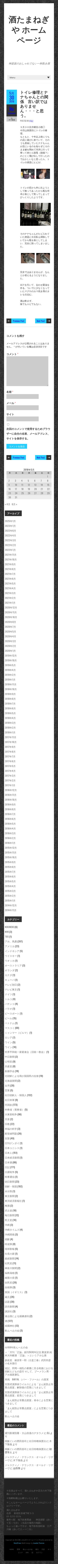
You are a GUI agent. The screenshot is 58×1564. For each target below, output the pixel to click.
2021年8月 (10, 569)
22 (48, 489)
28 (42, 493)
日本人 (8, 1152)
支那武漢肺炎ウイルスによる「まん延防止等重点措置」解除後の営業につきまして (29, 1385)
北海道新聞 (11, 1080)
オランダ (10, 970)
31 (16, 497)
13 (35, 484)
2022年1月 (10, 549)
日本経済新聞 (12, 1157)
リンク (20, 1553)
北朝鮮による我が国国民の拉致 (22, 1076)
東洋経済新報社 (13, 1200)
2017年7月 (10, 756)
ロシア (8, 1037)
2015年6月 (10, 876)
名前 (9, 392)
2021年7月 (10, 574)
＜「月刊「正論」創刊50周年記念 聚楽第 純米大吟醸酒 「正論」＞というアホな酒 (28, 1353)
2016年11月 (10, 794)
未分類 (8, 1191)
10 (16, 484)
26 (29, 493)
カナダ (8, 975)
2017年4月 (10, 770)
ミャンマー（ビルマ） (17, 1032)
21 (42, 489)
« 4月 (7, 504)
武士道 (8, 1210)
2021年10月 (11, 559)
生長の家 (10, 1253)
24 (16, 493)
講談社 (8, 1311)
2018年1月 (10, 732)
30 (9, 497)
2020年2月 (10, 646)
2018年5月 (10, 713)
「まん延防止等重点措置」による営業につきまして (29, 1409)
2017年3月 (10, 775)
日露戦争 (10, 1172)
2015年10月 (11, 857)
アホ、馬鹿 (11, 941)
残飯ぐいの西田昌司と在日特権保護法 (25, 1441)
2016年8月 (10, 809)
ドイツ (8, 994)
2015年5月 (10, 881)
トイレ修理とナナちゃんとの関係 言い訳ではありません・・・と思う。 (34, 103)
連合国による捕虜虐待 (17, 1316)
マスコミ (10, 1027)
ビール (8, 1018)
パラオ (8, 1008)
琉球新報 (10, 1248)
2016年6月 (10, 819)
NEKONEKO (9, 927)
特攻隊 (8, 1244)
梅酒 (7, 1205)
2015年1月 (10, 900)
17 (16, 489)
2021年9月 (10, 564)
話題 (7, 1301)
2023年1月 (10, 525)
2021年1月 (10, 602)
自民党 (8, 1282)
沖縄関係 (10, 1234)
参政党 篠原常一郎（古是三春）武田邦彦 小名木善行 (29, 1361)
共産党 (8, 1066)
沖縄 (7, 1224)
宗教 (7, 1124)
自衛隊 (8, 1287)
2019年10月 (11, 660)
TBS (7, 936)
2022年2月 (10, 545)
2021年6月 (10, 578)
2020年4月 (10, 636)
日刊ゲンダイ (12, 1143)
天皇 (7, 1119)
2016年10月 (11, 799)
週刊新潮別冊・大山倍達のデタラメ (24, 1433)
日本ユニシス (12, 1148)
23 (9, 493)
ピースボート (12, 1013)
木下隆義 (18, 1460)
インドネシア (12, 951)
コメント (12, 354)
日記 (31, 120)
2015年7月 (10, 871)
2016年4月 (10, 828)
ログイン (39, 1553)
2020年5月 (10, 631)
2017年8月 (10, 751)
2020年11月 (11, 612)
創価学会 (10, 1071)
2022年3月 (10, 540)
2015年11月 (10, 852)
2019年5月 (10, 665)
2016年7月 (10, 814)
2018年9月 (10, 694)
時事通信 (10, 1176)
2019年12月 (11, 655)
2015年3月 (10, 891)
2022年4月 (10, 535)
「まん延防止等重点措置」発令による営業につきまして (29, 1401)
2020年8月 (10, 622)
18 (22, 489)
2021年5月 (10, 583)
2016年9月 (10, 804)
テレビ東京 (11, 989)
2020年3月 (10, 641)
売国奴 (8, 1104)
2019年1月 (10, 679)
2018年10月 (11, 689)
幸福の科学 (11, 1128)
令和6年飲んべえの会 (16, 1347)
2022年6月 (10, 530)
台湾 (7, 1085)
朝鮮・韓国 (11, 1186)
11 (22, 484)
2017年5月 (10, 766)
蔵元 (7, 1297)
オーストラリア (13, 965)
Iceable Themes (38, 1543)
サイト (10, 414)
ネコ (49, 1549)
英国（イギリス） (14, 1292)
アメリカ (10, 946)
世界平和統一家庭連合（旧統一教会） (25, 1052)
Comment (11, 113)
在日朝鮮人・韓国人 (16, 1095)
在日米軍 (10, 1100)
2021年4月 (10, 588)
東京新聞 (10, 1196)
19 (29, 489)
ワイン (8, 1042)
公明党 (8, 1061)
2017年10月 (11, 742)
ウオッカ (10, 960)
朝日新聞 (10, 1181)
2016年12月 (11, 790)
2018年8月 (10, 698)
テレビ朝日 (11, 984)
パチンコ (10, 1003)
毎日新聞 (10, 1215)
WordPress (17, 1543)
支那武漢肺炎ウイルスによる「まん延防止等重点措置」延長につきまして (29, 1393)
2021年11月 (10, 554)
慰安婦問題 (11, 1133)
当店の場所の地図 (31, 1522)
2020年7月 (10, 626)
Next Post (41, 321)
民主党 (8, 1220)
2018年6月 (10, 708)
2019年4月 (10, 670)
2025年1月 (10, 521)
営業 (7, 1090)
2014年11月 (10, 910)
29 (48, 493)
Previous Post (18, 321)
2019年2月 (10, 674)
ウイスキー (11, 955)
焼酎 (7, 1239)
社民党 (8, 1263)
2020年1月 (10, 650)
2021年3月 (10, 593)
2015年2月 (10, 895)
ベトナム (10, 1023)
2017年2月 (10, 780)
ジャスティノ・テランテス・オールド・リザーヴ (29, 1458)
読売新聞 (10, 1306)
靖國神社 (10, 1325)
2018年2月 (10, 727)
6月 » (14, 504)
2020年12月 (11, 607)
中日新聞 (10, 1056)
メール (11, 403)
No (11, 109)
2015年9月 (10, 862)
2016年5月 (10, 823)
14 (42, 484)
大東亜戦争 (11, 1114)
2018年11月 (10, 684)
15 (48, 484)
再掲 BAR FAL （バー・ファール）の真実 (27, 1379)
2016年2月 (10, 838)
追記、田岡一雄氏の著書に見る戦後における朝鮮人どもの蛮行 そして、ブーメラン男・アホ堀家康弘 (29, 1371)
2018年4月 (10, 718)
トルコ (8, 999)
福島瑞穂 (10, 1272)
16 (9, 489)
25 (22, 493)
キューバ (10, 979)
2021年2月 (10, 598)
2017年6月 (10, 761)
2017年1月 (10, 785)
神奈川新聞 (11, 1268)
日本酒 (8, 1162)
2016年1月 (10, 843)
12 (29, 484)
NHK (7, 931)
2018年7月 (10, 703)
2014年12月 (11, 905)
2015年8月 (10, 867)
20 (35, 489)
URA (27, 1553)
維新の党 (10, 1277)
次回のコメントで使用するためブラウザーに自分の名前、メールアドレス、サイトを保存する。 (28, 433)
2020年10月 (11, 617)
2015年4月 (10, 886)
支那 (7, 1138)
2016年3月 (10, 833)
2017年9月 (10, 746)
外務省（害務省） (14, 1109)
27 (35, 493)
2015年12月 (11, 847)
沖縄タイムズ (12, 1229)
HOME (12, 1549)
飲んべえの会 (12, 1330)
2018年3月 (10, 722)
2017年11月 (10, 737)
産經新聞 (10, 1258)
